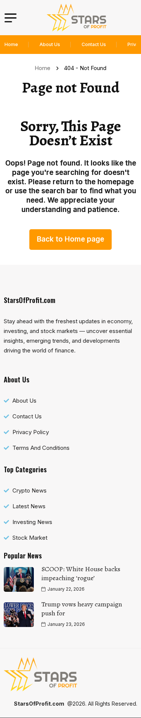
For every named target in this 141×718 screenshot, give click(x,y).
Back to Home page (70, 239)
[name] (77, 17)
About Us (49, 44)
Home (11, 44)
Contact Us (94, 44)
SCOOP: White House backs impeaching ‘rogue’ (80, 573)
